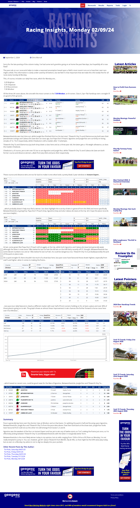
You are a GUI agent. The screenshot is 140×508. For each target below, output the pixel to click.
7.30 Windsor (60, 93)
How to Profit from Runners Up (124, 88)
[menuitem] (14, 1)
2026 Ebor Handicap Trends (124, 304)
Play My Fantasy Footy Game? (122, 150)
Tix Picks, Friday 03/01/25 (13, 452)
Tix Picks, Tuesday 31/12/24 (14, 456)
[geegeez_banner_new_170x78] (13, 5)
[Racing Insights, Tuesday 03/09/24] (138, 254)
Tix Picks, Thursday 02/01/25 (15, 454)
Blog (34, 1)
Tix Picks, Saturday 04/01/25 (15, 449)
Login (124, 5)
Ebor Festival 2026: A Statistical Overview (121, 181)
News (45, 1)
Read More (116, 91)
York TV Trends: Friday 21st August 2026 (124, 341)
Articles (28, 1)
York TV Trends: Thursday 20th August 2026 (123, 410)
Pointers (39, 1)
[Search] (130, 5)
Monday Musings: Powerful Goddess (124, 119)
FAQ (23, 1)
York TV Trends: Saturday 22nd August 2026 (123, 375)
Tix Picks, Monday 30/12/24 (14, 459)
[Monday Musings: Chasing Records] (1, 254)
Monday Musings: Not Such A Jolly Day (124, 210)
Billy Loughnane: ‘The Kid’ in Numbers (124, 241)
